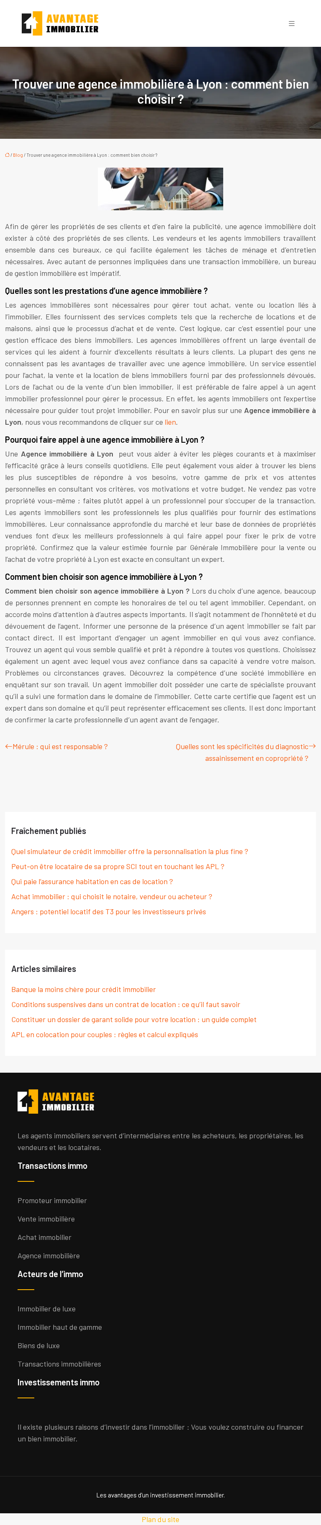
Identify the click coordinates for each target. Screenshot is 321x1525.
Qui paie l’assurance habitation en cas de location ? (92, 881)
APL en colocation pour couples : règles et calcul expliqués (104, 1034)
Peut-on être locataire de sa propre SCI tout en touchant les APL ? (117, 866)
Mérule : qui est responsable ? (60, 746)
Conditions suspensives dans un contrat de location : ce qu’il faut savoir (125, 1004)
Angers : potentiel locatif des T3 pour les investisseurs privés (108, 911)
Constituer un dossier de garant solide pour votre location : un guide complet (134, 1019)
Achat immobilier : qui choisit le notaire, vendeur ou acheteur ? (111, 896)
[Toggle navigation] (292, 24)
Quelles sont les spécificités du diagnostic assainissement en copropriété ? (242, 752)
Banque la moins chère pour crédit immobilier (83, 989)
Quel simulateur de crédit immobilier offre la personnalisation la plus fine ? (129, 851)
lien (170, 421)
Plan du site (160, 1519)
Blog (18, 155)
